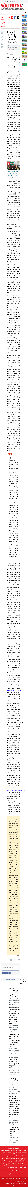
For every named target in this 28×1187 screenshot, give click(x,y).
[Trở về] (2, 47)
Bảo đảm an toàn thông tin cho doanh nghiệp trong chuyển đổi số (14, 993)
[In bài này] (2, 40)
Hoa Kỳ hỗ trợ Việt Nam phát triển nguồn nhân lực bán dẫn (14, 1131)
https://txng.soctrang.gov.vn (15, 690)
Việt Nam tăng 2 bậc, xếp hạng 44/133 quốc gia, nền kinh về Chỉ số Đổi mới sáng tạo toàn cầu (14, 1040)
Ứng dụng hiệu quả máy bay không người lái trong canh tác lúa (14, 1082)
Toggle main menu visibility (26, 12)
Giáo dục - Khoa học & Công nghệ (3, 21)
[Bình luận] (2, 43)
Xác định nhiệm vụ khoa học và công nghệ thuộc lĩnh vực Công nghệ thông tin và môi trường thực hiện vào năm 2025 (14, 1016)
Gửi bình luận (6, 973)
